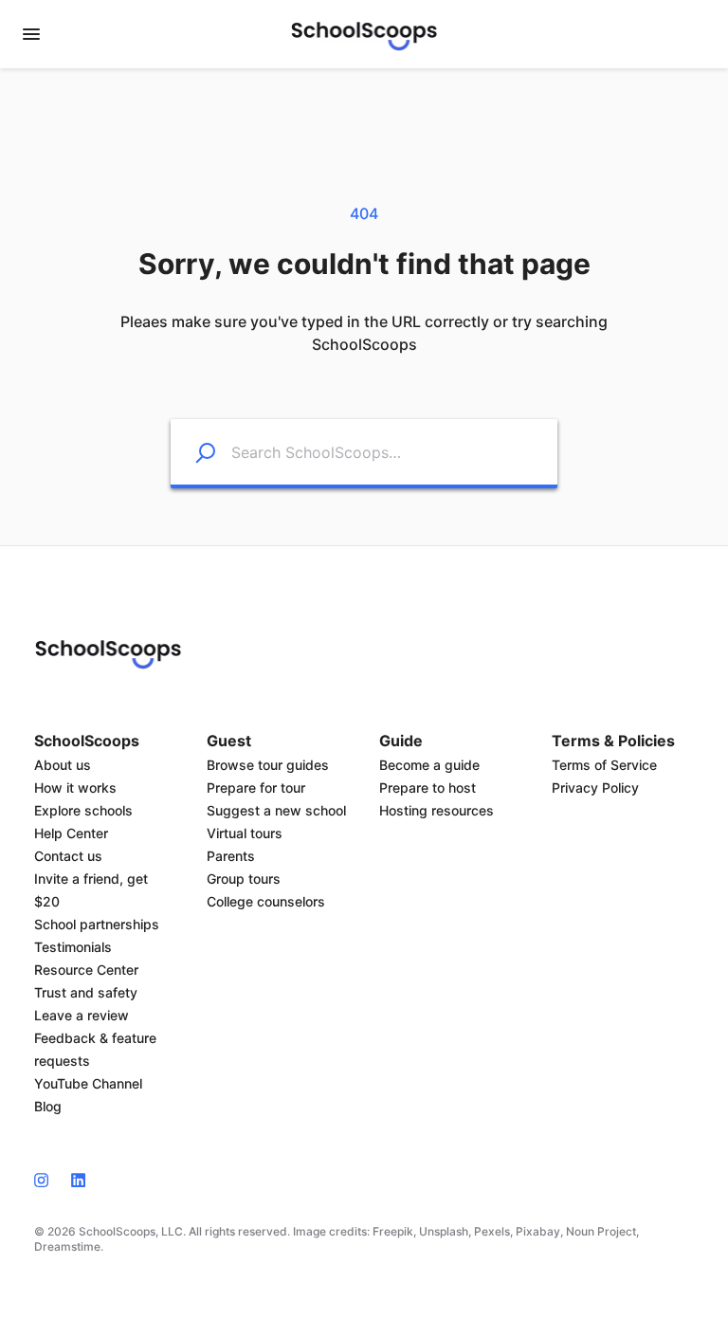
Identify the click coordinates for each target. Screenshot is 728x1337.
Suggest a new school (276, 810)
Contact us (68, 856)
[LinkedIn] (78, 1178)
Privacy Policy (595, 787)
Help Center (71, 833)
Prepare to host (427, 787)
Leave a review (81, 1015)
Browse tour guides (268, 765)
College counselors (266, 901)
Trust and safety (85, 992)
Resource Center (86, 970)
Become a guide (429, 765)
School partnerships (96, 924)
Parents (231, 856)
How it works (75, 787)
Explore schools (83, 810)
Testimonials (73, 947)
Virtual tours (244, 833)
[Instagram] (47, 1178)
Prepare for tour (256, 787)
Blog (48, 1106)
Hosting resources (436, 810)
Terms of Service (604, 765)
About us (62, 765)
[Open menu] (31, 34)
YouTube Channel (88, 1083)
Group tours (244, 878)
